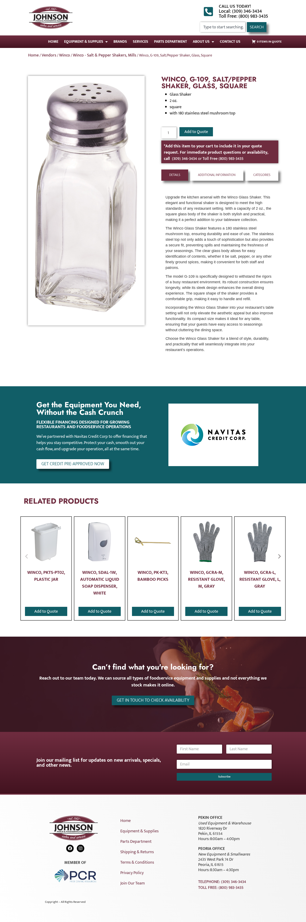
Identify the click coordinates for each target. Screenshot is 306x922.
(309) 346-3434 (185, 158)
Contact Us (230, 42)
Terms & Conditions (137, 862)
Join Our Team (132, 883)
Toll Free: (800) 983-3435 (243, 16)
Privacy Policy (132, 872)
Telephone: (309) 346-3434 (222, 881)
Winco (64, 55)
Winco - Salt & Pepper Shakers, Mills (104, 55)
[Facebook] (70, 848)
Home (53, 42)
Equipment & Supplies (83, 42)
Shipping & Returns (137, 852)
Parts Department (170, 42)
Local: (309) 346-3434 (240, 11)
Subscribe (224, 776)
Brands (120, 42)
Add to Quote (196, 131)
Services (140, 42)
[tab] (174, 175)
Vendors (49, 55)
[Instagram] (80, 848)
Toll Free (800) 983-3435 (223, 158)
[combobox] (222, 27)
